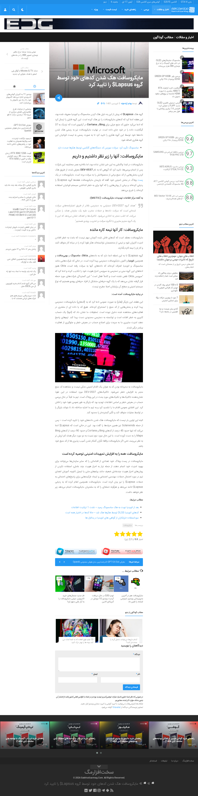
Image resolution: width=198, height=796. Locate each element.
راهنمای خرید (130, 9)
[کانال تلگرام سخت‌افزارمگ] (103, 790)
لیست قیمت (111, 9)
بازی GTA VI (186, 2)
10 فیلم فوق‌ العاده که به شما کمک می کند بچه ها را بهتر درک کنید (77, 641)
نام (138, 674)
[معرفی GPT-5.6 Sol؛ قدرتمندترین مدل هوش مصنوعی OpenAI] (39, 128)
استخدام (153, 761)
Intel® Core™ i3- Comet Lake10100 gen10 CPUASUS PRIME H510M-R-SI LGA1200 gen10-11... (22, 214)
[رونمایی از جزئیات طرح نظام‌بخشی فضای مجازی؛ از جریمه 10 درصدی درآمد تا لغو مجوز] (39, 113)
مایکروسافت (127, 525)
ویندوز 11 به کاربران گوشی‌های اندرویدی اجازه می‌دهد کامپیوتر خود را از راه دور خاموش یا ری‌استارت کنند (18, 99)
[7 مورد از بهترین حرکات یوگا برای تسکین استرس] (186, 299)
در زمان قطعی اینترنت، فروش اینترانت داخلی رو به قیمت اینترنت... (20, 229)
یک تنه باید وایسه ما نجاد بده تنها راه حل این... (21, 273)
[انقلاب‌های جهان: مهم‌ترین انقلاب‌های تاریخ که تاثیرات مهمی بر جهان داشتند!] (173, 242)
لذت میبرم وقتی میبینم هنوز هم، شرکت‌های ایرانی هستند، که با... (23, 297)
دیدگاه (136, 654)
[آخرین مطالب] (35, 87)
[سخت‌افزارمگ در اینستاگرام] (99, 790)
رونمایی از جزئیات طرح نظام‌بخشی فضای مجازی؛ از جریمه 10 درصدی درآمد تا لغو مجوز (19, 113)
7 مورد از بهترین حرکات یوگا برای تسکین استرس (167, 299)
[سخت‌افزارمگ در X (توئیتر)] (90, 790)
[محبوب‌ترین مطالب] (14, 87)
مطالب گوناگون (163, 37)
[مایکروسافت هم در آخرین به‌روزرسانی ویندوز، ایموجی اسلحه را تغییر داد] (128, 584)
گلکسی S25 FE (170, 2)
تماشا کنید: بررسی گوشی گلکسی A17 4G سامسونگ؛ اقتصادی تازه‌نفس (169, 183)
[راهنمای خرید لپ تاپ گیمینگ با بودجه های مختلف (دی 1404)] (24, 735)
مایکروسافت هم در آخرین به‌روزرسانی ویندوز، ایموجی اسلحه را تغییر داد (131, 599)
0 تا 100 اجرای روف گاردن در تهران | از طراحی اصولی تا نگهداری (166, 287)
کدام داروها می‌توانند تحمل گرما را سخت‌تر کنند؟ (123, 641)
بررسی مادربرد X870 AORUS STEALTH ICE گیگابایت (171, 168)
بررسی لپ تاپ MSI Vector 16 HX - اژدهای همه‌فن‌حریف (169, 197)
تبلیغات (164, 761)
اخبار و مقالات (163, 9)
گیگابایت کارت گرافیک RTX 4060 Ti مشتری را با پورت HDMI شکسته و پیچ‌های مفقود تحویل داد (167, 92)
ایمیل (94, 674)
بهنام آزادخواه (126, 103)
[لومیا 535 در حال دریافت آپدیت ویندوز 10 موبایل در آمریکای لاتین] (99, 584)
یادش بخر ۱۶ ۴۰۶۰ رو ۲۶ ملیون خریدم (21, 249)
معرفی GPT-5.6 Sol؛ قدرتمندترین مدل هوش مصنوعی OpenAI (99, 562)
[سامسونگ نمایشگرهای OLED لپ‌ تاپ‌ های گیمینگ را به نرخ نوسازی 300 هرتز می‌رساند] (188, 63)
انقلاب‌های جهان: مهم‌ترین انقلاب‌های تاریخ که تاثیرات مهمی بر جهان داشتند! (175, 258)
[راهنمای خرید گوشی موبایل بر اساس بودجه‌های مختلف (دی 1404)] (173, 735)
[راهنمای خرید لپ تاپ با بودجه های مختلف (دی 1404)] (74, 735)
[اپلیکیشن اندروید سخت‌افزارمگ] (107, 790)
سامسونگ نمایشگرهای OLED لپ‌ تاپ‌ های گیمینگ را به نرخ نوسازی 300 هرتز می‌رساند (168, 63)
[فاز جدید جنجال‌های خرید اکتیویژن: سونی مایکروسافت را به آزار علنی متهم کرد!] (70, 584)
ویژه (96, 9)
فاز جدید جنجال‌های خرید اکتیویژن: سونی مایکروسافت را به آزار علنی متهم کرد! (71, 599)
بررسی (146, 9)
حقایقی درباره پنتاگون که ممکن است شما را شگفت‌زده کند (166, 276)
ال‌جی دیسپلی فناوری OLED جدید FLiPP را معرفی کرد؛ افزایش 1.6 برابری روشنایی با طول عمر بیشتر (168, 107)
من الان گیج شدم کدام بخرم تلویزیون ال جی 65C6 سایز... (21, 285)
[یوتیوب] (122, 551)
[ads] (99, 23)
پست (140, 180)
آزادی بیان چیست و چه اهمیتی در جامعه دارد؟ (168, 310)
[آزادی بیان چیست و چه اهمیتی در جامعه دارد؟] (186, 310)
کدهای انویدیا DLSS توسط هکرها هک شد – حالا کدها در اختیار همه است (102, 513)
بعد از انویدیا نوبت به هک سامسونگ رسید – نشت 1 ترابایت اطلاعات (105, 507)
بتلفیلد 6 (114, 2)
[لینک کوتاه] (98, 103)
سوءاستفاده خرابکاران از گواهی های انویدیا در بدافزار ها (112, 518)
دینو (105, 2)
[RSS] (112, 790)
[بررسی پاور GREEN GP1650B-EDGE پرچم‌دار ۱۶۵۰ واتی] (188, 78)
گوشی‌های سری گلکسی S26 (148, 2)
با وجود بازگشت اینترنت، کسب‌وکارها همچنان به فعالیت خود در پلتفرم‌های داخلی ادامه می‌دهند (19, 143)
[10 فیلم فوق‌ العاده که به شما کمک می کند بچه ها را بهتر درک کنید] (77, 631)
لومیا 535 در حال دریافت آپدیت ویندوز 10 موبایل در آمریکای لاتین (102, 599)
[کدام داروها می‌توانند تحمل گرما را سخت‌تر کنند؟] (121, 631)
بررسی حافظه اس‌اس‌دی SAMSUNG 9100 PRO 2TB (168, 153)
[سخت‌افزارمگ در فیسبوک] (94, 790)
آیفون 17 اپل (127, 2)
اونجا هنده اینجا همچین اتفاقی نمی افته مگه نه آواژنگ (21, 261)
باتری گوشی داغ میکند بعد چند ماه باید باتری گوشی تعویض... (20, 186)
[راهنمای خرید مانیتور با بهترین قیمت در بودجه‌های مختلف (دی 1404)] (123, 735)
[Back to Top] (99, 767)
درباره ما (174, 761)
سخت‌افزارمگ (188, 761)
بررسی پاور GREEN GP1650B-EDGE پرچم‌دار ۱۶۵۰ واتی (167, 78)
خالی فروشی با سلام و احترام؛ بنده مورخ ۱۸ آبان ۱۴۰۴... (22, 199)
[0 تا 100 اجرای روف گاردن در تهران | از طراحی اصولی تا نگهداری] (186, 287)
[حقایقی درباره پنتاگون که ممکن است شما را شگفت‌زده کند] (186, 276)
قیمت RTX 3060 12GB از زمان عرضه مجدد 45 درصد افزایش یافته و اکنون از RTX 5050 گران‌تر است (18, 158)
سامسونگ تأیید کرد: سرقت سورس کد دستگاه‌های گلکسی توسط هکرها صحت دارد (98, 148)
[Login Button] (5, 9)
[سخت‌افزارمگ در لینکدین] (86, 790)
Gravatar (116, 707)
